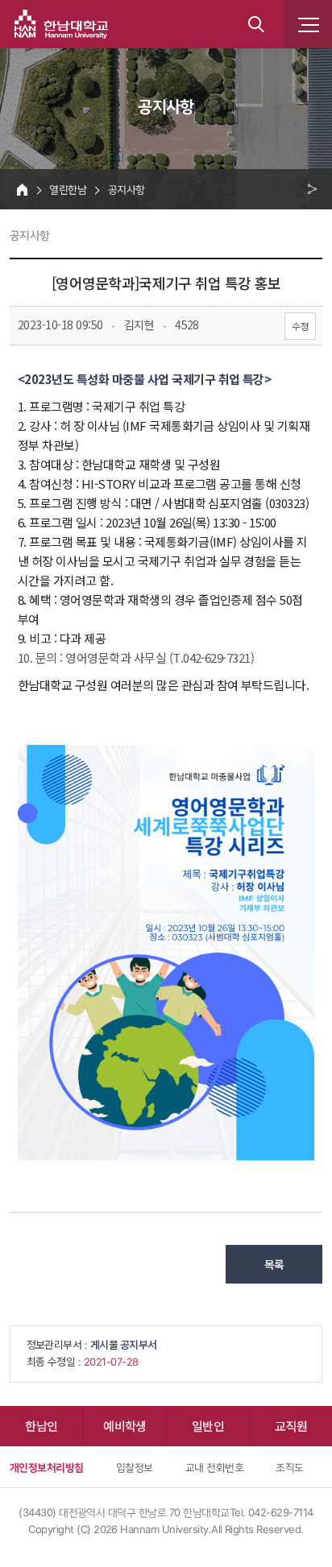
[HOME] (22, 189)
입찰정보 (134, 1467)
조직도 (289, 1467)
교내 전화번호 (214, 1467)
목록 (274, 1264)
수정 (300, 326)
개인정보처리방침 (47, 1467)
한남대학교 (61, 24)
